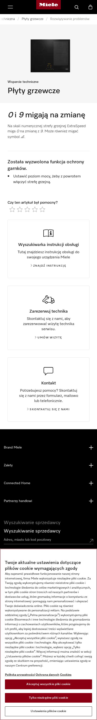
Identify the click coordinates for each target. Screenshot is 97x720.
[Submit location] (91, 541)
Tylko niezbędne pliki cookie (48, 697)
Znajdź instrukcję (49, 265)
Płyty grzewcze (32, 19)
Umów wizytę (49, 337)
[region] (48, 634)
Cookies (66, 674)
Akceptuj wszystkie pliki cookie (48, 684)
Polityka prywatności (20, 674)
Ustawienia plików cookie (48, 711)
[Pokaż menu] (10, 7)
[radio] (12, 209)
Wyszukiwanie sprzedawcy (32, 531)
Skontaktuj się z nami (50, 409)
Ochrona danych (47, 674)
